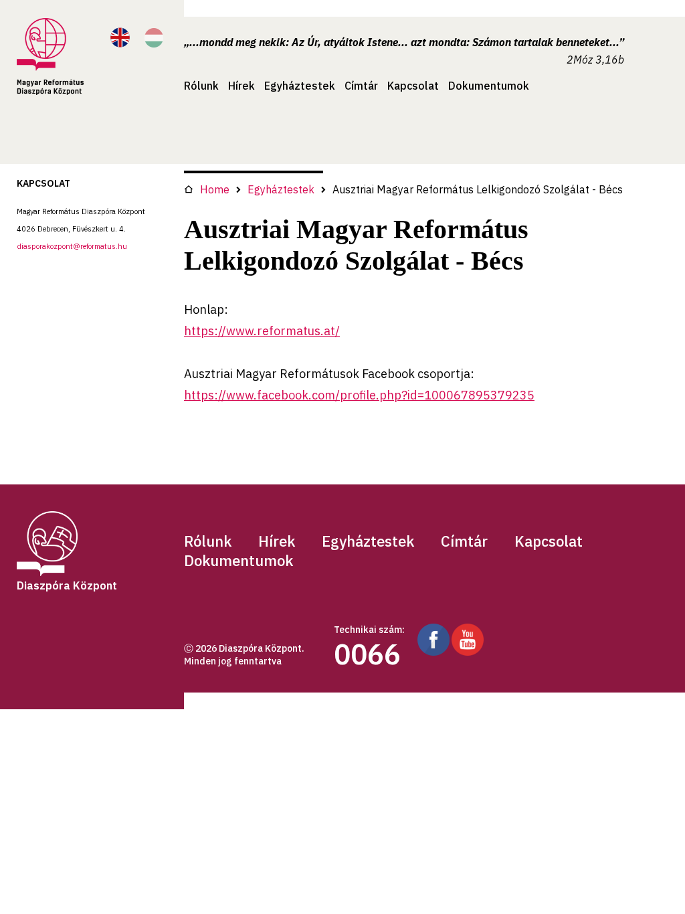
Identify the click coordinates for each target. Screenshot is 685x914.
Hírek (241, 85)
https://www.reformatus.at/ (262, 331)
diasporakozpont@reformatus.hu (72, 246)
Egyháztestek (299, 85)
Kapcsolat (413, 85)
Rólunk (201, 85)
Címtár (361, 85)
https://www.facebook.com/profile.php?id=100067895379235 (359, 395)
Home (214, 189)
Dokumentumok (488, 85)
